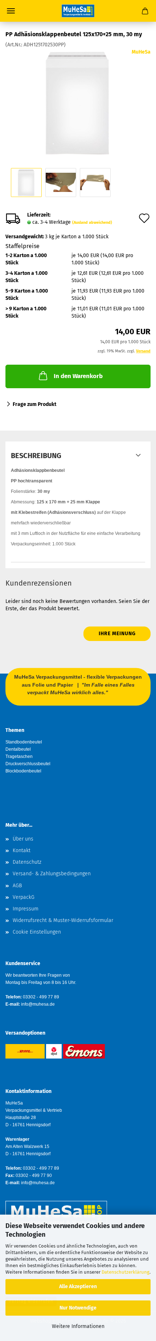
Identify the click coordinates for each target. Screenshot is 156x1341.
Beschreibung (36, 455)
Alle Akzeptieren (78, 1286)
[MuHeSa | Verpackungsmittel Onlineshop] (78, 11)
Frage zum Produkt (34, 404)
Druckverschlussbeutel (27, 763)
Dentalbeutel (18, 749)
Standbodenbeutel (23, 742)
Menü (11, 11)
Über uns (23, 839)
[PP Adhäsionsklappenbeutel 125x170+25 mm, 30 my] (78, 103)
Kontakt (21, 850)
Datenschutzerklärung (125, 1272)
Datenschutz (27, 862)
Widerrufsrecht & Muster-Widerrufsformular (63, 920)
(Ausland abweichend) (92, 222)
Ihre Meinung (117, 633)
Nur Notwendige (78, 1308)
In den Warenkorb (78, 376)
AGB (17, 886)
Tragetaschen (19, 756)
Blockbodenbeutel (23, 771)
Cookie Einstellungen (37, 932)
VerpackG (23, 897)
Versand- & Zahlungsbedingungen (52, 874)
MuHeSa (141, 52)
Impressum (25, 909)
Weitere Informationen (78, 1326)
